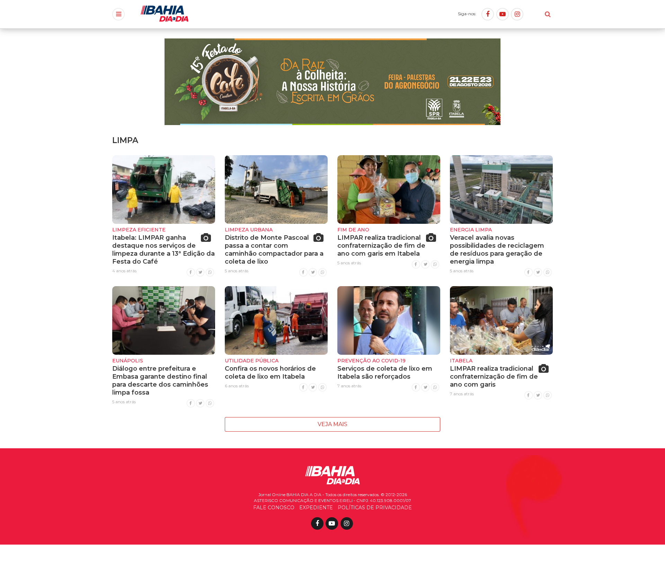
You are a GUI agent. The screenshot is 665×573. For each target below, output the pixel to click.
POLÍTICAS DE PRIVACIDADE (375, 507)
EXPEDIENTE (316, 507)
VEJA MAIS (332, 424)
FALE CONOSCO (273, 507)
